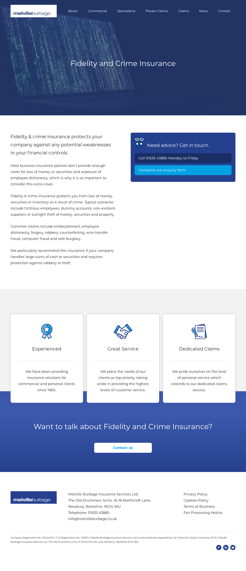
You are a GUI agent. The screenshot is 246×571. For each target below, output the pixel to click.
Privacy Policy (196, 494)
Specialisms (126, 11)
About (73, 11)
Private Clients (157, 11)
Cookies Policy (196, 500)
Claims (183, 11)
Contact (224, 11)
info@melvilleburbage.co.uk (92, 519)
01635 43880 (156, 158)
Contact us (123, 448)
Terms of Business (199, 506)
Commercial (97, 11)
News (203, 11)
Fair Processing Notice (203, 513)
